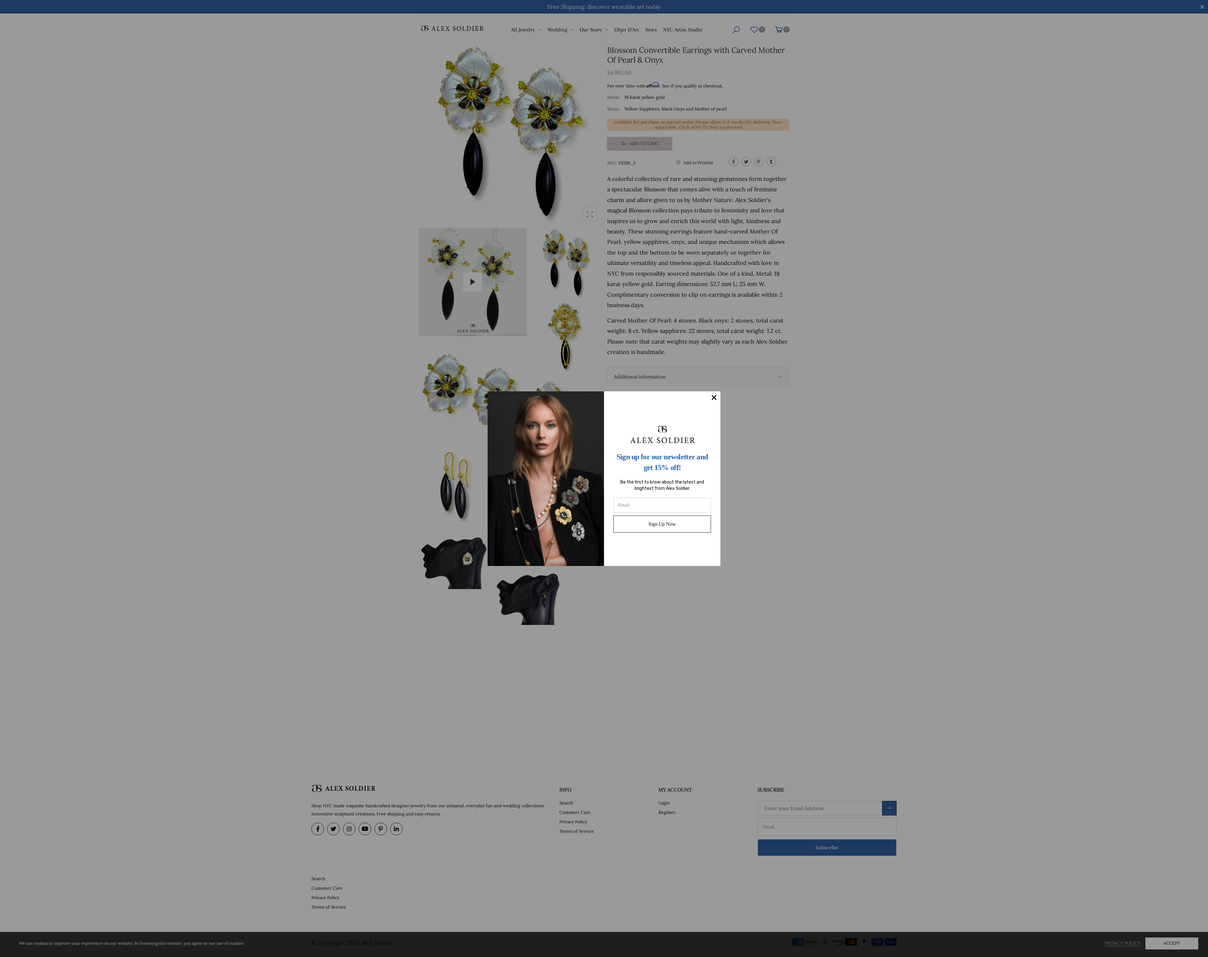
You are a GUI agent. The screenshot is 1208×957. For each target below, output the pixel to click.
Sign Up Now (662, 524)
